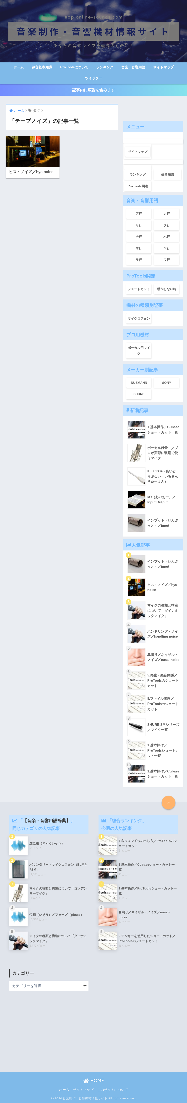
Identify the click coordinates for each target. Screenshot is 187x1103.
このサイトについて (112, 1090)
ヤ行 (167, 248)
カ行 (167, 213)
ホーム (18, 67)
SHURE (138, 394)
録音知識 (167, 174)
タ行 (167, 225)
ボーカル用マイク (139, 350)
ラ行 (139, 260)
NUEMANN (139, 383)
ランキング (104, 67)
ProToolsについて (74, 67)
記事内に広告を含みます (93, 90)
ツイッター (93, 78)
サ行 (139, 225)
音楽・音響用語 (133, 67)
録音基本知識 (42, 67)
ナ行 (139, 236)
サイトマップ (163, 67)
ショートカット (139, 289)
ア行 (139, 213)
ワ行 (167, 260)
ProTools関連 (138, 186)
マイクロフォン (139, 318)
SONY (166, 383)
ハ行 (167, 236)
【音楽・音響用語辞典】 (46, 820)
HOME (96, 1080)
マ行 (139, 248)
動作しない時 (166, 289)
